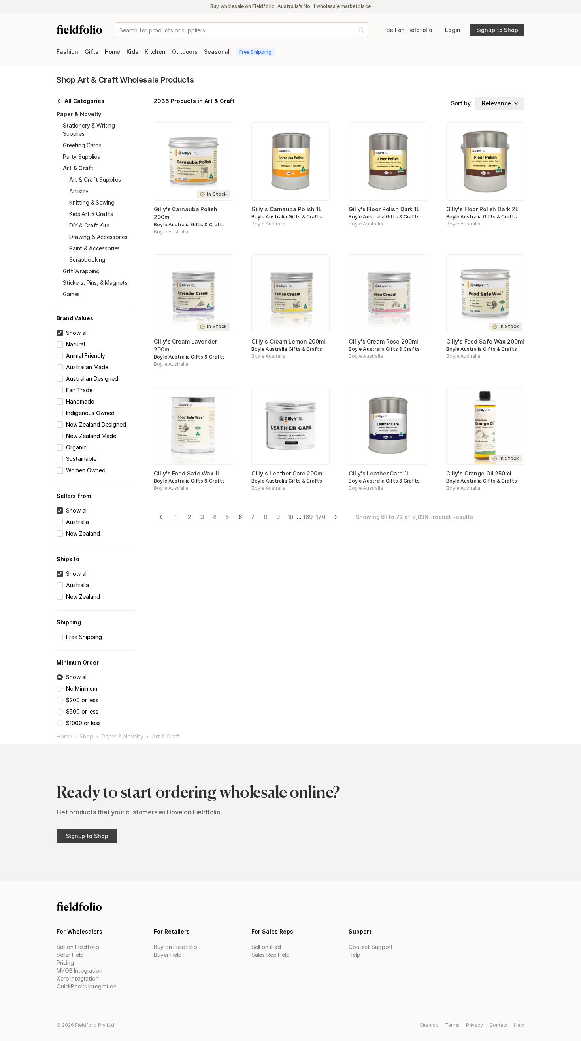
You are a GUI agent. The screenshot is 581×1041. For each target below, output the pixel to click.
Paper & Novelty (122, 736)
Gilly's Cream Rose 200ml (383, 341)
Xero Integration (78, 978)
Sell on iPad (266, 946)
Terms (452, 1025)
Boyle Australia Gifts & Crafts (189, 224)
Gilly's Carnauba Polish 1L (286, 209)
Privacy (474, 1025)
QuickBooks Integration (87, 986)
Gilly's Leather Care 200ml (287, 473)
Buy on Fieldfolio (175, 946)
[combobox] (120, 30)
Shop (86, 736)
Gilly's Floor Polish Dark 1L (384, 209)
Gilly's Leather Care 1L (379, 473)
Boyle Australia (171, 232)
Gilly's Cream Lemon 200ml (288, 341)
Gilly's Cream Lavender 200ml (185, 345)
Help (354, 954)
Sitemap (429, 1025)
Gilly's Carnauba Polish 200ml (185, 213)
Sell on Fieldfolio (78, 946)
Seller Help (70, 954)
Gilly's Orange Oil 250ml (478, 473)
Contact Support (371, 946)
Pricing (65, 962)
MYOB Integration (79, 970)
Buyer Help (168, 954)
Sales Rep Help (270, 954)
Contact (498, 1025)
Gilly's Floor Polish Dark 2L (482, 209)
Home (64, 736)
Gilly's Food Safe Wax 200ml (485, 341)
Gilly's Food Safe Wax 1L (187, 473)
